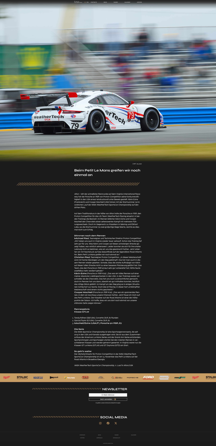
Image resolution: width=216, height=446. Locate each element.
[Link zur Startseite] (78, 2)
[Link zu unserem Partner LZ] (22, 377)
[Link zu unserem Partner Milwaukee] (101, 377)
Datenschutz (116, 437)
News (105, 2)
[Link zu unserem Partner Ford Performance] (53, 377)
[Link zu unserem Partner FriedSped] (85, 377)
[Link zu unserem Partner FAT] (179, 377)
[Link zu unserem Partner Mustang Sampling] (164, 377)
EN (87, 2)
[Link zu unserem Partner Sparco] (132, 377)
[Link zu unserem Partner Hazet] (69, 377)
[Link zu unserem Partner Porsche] (38, 377)
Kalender (127, 2)
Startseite (94, 2)
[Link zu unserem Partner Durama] (6, 377)
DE (85, 2)
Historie (139, 2)
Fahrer (116, 2)
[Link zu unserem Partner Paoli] (148, 377)
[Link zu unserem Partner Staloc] (116, 377)
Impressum (99, 437)
